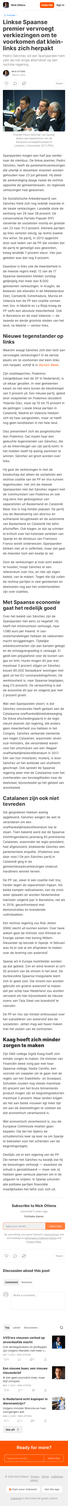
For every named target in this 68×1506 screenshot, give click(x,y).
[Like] (6, 83)
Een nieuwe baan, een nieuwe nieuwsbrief (25, 1371)
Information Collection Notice (41, 1238)
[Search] (61, 1327)
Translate (11, 15)
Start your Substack (24, 1489)
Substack (16, 1498)
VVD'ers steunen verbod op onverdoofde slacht (24, 1340)
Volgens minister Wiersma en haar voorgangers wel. (24, 1410)
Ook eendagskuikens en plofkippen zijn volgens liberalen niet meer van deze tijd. (25, 1348)
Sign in (60, 5)
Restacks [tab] (27, 1282)
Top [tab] (7, 1327)
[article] (34, 1349)
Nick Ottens (18, 71)
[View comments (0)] (15, 83)
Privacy (35, 1476)
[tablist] (18, 1282)
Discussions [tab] (31, 1327)
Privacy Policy (33, 1241)
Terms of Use (52, 1234)
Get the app (52, 1489)
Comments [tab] (11, 1282)
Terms (45, 1476)
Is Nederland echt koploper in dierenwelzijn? (25, 1401)
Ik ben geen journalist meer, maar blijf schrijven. (24, 1379)
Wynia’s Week (49, 365)
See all (10, 1429)
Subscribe (47, 5)
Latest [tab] (16, 1327)
